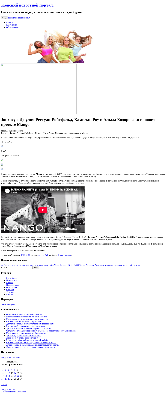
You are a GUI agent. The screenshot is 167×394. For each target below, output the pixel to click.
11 (6, 373)
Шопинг (10, 294)
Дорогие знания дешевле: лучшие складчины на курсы (30, 347)
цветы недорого (8, 304)
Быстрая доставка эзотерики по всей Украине (26, 317)
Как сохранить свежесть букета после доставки (27, 319)
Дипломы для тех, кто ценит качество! (23, 335)
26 (9, 379)
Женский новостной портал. (27, 5)
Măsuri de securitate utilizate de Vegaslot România (27, 340)
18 (6, 376)
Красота (9, 283)
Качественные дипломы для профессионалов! (26, 333)
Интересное (11, 280)
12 (9, 373)
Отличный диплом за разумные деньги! (24, 314)
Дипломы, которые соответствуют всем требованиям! (30, 324)
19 (9, 376)
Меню (4, 18)
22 (18, 376)
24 (2, 379)
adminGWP (43, 255)
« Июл (4, 384)
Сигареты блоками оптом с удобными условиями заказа (31, 342)
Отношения (11, 287)
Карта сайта (11, 25)
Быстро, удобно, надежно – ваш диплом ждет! (26, 326)
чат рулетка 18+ (8, 389)
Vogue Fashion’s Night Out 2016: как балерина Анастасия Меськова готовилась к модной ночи (97, 265)
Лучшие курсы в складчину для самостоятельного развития (32, 345)
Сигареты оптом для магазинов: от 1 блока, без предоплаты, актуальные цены (41, 331)
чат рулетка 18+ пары (10, 357)
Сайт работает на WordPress (13, 392)
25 (6, 379)
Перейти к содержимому (19, 18)
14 (15, 373)
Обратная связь (13, 27)
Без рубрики (11, 278)
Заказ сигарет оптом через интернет (22, 338)
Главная (9, 22)
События (10, 290)
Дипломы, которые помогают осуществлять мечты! (29, 328)
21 (15, 376)
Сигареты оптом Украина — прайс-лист (24, 321)
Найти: (4, 267)
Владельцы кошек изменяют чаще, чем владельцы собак (27, 265)
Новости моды (64, 255)
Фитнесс (10, 292)
